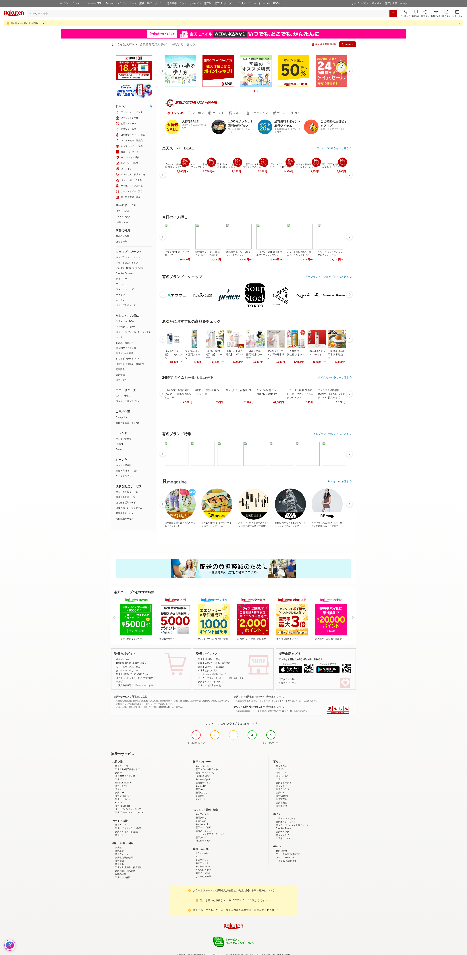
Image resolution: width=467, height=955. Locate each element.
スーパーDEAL (95, 3)
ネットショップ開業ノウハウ (212, 674)
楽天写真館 (281, 799)
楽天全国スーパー (124, 796)
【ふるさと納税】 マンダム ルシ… (174, 354)
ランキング (78, 3)
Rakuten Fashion (124, 273)
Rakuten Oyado (203, 779)
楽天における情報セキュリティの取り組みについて (259, 696)
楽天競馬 (200, 796)
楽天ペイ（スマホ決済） (127, 831)
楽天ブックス (121, 766)
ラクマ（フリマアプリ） (128, 401)
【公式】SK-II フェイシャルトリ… (317, 354)
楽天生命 (119, 864)
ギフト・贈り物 (123, 465)
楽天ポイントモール (286, 822)
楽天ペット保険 (122, 877)
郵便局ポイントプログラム (129, 508)
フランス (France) (285, 857)
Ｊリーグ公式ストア (126, 305)
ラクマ (183, 3)
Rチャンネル (202, 853)
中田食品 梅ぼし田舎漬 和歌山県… (336, 354)
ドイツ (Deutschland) (286, 861)
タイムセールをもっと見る (333, 377)
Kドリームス (202, 799)
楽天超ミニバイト (285, 838)
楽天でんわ (201, 821)
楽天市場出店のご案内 (209, 659)
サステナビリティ (287, 683)
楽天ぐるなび (282, 789)
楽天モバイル (202, 814)
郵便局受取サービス (126, 497)
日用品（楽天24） (125, 342)
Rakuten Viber (203, 840)
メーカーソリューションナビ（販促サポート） (221, 678)
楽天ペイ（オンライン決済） (129, 828)
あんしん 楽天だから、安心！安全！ (338, 710)
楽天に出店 (391, 3)
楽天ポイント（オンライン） (212, 681)
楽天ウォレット (122, 854)
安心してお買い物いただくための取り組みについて (259, 706)
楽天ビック (245, 3)
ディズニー (121, 278)
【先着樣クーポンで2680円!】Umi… (275, 354)
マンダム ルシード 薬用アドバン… (193, 354)
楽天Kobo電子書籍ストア (127, 769)
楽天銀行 (119, 847)
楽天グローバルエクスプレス (129, 812)
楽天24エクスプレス (225, 3)
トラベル (121, 3)
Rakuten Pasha (283, 828)
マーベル (120, 284)
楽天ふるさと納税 (125, 353)
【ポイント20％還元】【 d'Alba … (234, 354)
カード (132, 3)
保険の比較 (120, 874)
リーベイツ (195, 3)
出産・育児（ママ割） (127, 470)
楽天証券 (119, 851)
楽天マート (120, 792)
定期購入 (120, 369)
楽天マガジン (202, 860)
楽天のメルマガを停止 (144, 685)
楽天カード (120, 825)
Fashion (110, 3)
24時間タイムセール (126, 326)
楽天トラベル (202, 766)
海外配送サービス (125, 518)
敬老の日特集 (122, 236)
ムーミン (120, 300)
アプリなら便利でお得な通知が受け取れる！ (301, 659)
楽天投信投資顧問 (124, 857)
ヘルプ (403, 3)
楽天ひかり (201, 817)
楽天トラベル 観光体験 (207, 769)
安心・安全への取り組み (128, 667)
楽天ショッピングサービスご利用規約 (134, 678)
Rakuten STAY (203, 776)
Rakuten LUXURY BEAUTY (129, 268)
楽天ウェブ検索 (203, 827)
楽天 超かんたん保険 (125, 870)
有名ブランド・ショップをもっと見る (327, 276)
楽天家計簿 (281, 806)
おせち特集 (121, 241)
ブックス (159, 3)
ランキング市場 (123, 438)
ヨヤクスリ (281, 772)
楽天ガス (280, 769)
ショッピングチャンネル (128, 358)
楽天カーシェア (203, 782)
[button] (416, 13)
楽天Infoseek (202, 824)
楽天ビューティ (283, 782)
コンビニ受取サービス (127, 492)
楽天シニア (281, 779)
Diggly (119, 449)
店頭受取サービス (125, 513)
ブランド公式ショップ (127, 263)
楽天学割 (120, 374)
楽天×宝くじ (202, 792)
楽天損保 (119, 861)
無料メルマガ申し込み (127, 670)
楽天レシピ (281, 786)
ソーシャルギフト (125, 476)
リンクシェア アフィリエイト (210, 834)
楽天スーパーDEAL (125, 321)
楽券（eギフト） (124, 380)
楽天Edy (119, 835)
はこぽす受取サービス (127, 502)
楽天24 (208, 3)
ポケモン (120, 294)
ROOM (277, 3)
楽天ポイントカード (286, 818)
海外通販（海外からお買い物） (131, 364)
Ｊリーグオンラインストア (128, 809)
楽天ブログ (201, 837)
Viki (197, 856)
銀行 (149, 3)
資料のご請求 (223, 663)
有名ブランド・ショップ (128, 257)
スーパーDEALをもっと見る (333, 148)
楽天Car (280, 792)
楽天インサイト (283, 835)
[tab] (175, 113)
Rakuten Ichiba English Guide (131, 663)
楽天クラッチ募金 (287, 679)
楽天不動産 (281, 802)
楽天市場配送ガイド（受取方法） (132, 674)
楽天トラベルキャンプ (206, 772)
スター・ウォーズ (125, 289)
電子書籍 (172, 3)
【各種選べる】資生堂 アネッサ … (295, 354)
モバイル (64, 3)
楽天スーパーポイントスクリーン (292, 825)
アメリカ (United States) (288, 854)
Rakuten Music (203, 866)
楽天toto (200, 789)
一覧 (149, 106)
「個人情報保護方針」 (162, 707)
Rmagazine (122, 417)
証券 (141, 3)
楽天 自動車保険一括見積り (128, 867)
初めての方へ (122, 659)
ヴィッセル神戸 (203, 876)
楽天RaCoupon (122, 806)
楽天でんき (281, 766)
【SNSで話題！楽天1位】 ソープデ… (214, 354)
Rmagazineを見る (338, 481)
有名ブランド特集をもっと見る (331, 433)
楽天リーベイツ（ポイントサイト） (133, 332)
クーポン (120, 337)
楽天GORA (201, 786)
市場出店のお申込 (207, 663)
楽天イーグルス (203, 873)
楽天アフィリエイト (205, 830)
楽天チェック (282, 831)
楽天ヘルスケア (283, 776)
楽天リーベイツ (122, 799)
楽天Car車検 (282, 796)
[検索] (393, 13)
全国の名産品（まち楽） (128, 422)
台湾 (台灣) (281, 851)
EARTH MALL (123, 396)
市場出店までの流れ (208, 670)
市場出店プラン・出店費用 (211, 667)
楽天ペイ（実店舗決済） (210, 685)
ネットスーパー (262, 3)
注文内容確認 (124, 685)
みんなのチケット (204, 869)
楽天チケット (202, 863)
